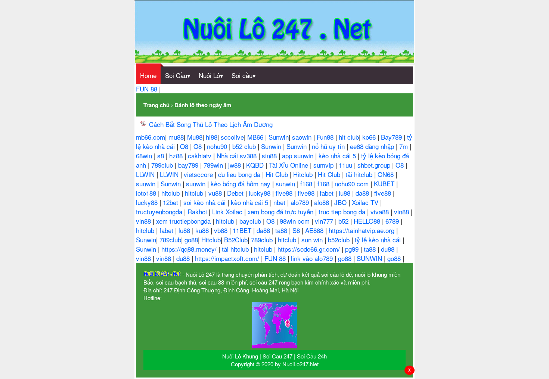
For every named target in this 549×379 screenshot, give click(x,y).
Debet (236, 193)
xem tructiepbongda (184, 221)
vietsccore (199, 174)
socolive (232, 137)
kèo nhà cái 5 (338, 155)
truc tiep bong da (343, 211)
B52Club (236, 239)
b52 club (245, 146)
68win (145, 155)
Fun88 (326, 137)
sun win (313, 239)
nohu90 (218, 146)
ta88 (282, 230)
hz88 (176, 155)
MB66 (256, 137)
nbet (280, 202)
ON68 (387, 174)
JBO (341, 202)
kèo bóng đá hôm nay (241, 183)
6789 (393, 221)
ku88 (203, 230)
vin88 (402, 211)
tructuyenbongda (160, 211)
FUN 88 (147, 88)
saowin (302, 137)
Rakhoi (198, 211)
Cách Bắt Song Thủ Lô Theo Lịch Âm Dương (211, 124)
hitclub (171, 193)
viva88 (380, 211)
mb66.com (150, 137)
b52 (344, 221)
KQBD (256, 165)
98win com (295, 221)
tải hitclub (359, 174)
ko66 (370, 137)
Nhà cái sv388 (237, 155)
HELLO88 (368, 221)
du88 (388, 249)
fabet (327, 193)
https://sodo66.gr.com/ (309, 249)
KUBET (385, 183)
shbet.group (374, 165)
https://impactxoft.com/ (228, 258)
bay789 (189, 165)
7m (404, 146)
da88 (363, 193)
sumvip (324, 165)
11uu (346, 165)
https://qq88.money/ (189, 249)
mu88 (176, 137)
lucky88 (260, 193)
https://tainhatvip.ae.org (362, 230)
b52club (339, 239)
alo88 (322, 202)
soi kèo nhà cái (205, 202)
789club (163, 165)
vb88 (221, 230)
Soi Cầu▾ (177, 75)
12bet (171, 202)
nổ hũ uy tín (329, 146)
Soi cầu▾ (244, 75)
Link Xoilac (228, 211)
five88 (285, 193)
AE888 (315, 230)
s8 (161, 155)
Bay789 (392, 137)
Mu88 (194, 137)
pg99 (352, 249)
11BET (243, 230)
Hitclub (303, 174)
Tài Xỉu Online (289, 165)
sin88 (270, 155)
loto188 (147, 193)
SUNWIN (370, 258)
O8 (185, 146)
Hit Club (278, 174)
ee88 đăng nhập (373, 146)
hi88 (211, 137)
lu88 (345, 193)
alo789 (301, 202)
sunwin (146, 183)
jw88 (235, 165)
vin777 (325, 221)
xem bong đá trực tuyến (281, 211)
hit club (349, 137)
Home (148, 75)
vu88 (216, 193)
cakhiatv (200, 155)
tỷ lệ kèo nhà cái (379, 239)
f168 (307, 183)
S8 (297, 230)
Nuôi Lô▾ (211, 75)
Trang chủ (156, 105)
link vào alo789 (313, 258)
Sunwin (279, 137)
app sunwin (298, 155)
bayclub (251, 221)
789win (214, 165)
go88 (191, 239)
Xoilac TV (366, 202)
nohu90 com (352, 183)
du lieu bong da (240, 174)
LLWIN (146, 174)
